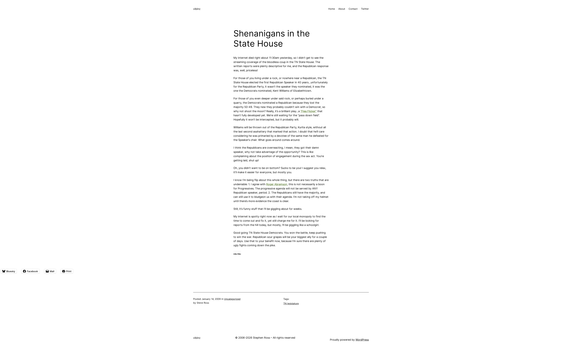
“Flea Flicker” (308, 111)
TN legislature (291, 303)
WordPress (362, 339)
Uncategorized (232, 298)
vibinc (197, 8)
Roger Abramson (276, 184)
